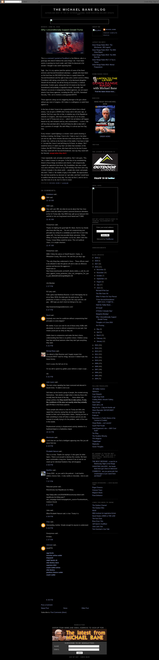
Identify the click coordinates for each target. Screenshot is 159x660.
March (99, 335)
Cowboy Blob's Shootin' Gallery (102, 399)
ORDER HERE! (105, 136)
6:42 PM (49, 377)
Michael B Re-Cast (102, 290)
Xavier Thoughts (97, 447)
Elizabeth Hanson (52, 451)
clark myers (50, 382)
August (99, 282)
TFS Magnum (96, 438)
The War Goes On (102, 293)
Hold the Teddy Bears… (104, 305)
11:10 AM (50, 200)
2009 (96, 363)
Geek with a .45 (97, 405)
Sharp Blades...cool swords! (101, 423)
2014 (96, 348)
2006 (96, 372)
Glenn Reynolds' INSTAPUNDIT (103, 410)
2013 (96, 351)
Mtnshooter (50, 437)
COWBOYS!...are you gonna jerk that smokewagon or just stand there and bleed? (105, 473)
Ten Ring (95, 433)
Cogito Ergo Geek (98, 397)
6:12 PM (49, 505)
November (100, 272)
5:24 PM (49, 528)
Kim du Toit (96, 413)
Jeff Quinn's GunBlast (99, 524)
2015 (96, 345)
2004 (96, 378)
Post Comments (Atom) (58, 612)
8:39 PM (49, 600)
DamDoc (49, 470)
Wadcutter (95, 444)
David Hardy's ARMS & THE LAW (103, 516)
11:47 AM (50, 245)
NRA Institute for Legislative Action (104, 513)
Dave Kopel (96, 402)
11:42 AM (50, 219)
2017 (96, 264)
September (100, 279)
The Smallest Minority (99, 436)
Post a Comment (46, 605)
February (100, 338)
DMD (48, 206)
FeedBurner (109, 239)
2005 (96, 375)
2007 (96, 369)
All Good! (99, 308)
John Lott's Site (97, 526)
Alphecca (95, 391)
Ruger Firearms (97, 487)
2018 (96, 261)
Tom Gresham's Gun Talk (100, 529)
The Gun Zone (97, 518)
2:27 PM (49, 286)
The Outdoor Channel (99, 505)
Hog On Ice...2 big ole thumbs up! (103, 407)
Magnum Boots (97, 493)
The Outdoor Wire (98, 508)
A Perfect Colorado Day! (104, 311)
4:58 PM (49, 465)
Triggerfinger (96, 441)
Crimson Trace (97, 490)
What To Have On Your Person (106, 296)
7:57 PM (49, 481)
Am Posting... (100, 325)
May (98, 329)
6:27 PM (49, 310)
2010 (96, 360)
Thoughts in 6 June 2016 (104, 322)
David (48, 315)
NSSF (94, 510)
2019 (96, 258)
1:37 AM (49, 540)
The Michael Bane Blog (79, 9)
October (99, 276)
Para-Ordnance (97, 495)
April (98, 332)
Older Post (85, 608)
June (98, 288)
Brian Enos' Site (97, 521)
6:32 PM (49, 346)
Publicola (95, 415)
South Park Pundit (98, 426)
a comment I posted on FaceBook (57, 58)
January (99, 341)
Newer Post (45, 608)
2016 (96, 267)
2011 (96, 357)
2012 (96, 354)
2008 (96, 366)
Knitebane (49, 194)
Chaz (48, 522)
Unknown (49, 545)
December (100, 269)
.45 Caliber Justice (98, 389)
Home (65, 608)
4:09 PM (49, 516)
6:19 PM (49, 446)
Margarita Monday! (102, 314)
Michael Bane (51, 351)
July (98, 285)
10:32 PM (50, 432)
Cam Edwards (97, 394)
